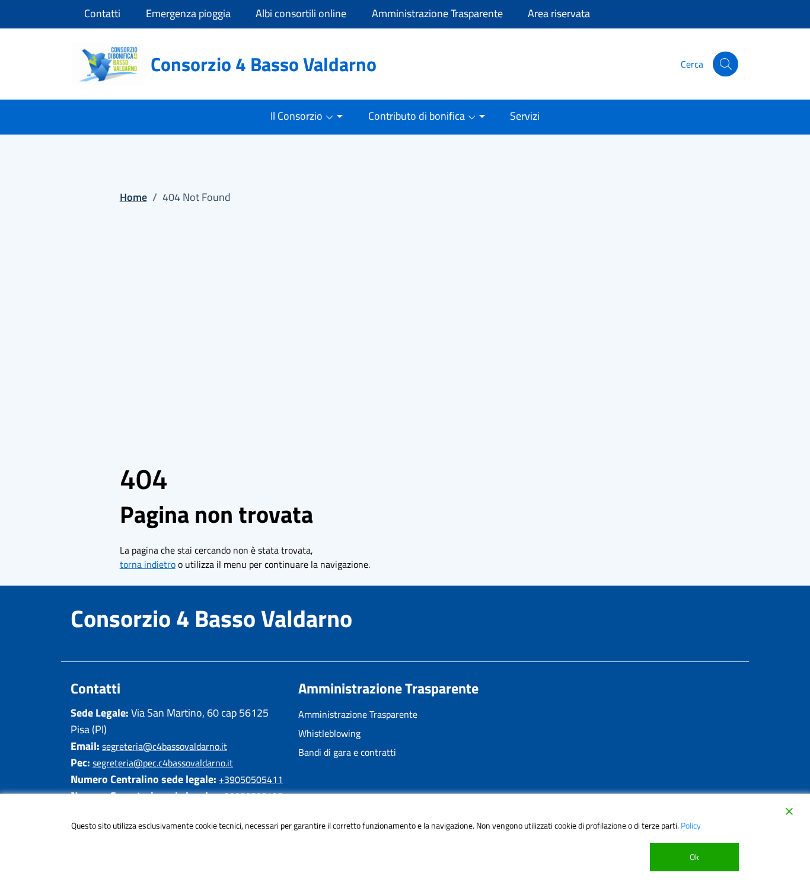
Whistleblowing (329, 733)
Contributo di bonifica (416, 116)
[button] (725, 64)
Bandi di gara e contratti (347, 752)
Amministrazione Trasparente (357, 714)
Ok (694, 857)
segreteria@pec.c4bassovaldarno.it (163, 763)
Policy (691, 825)
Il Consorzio (296, 116)
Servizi (525, 116)
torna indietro (148, 564)
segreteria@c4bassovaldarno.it (164, 746)
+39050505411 (251, 779)
